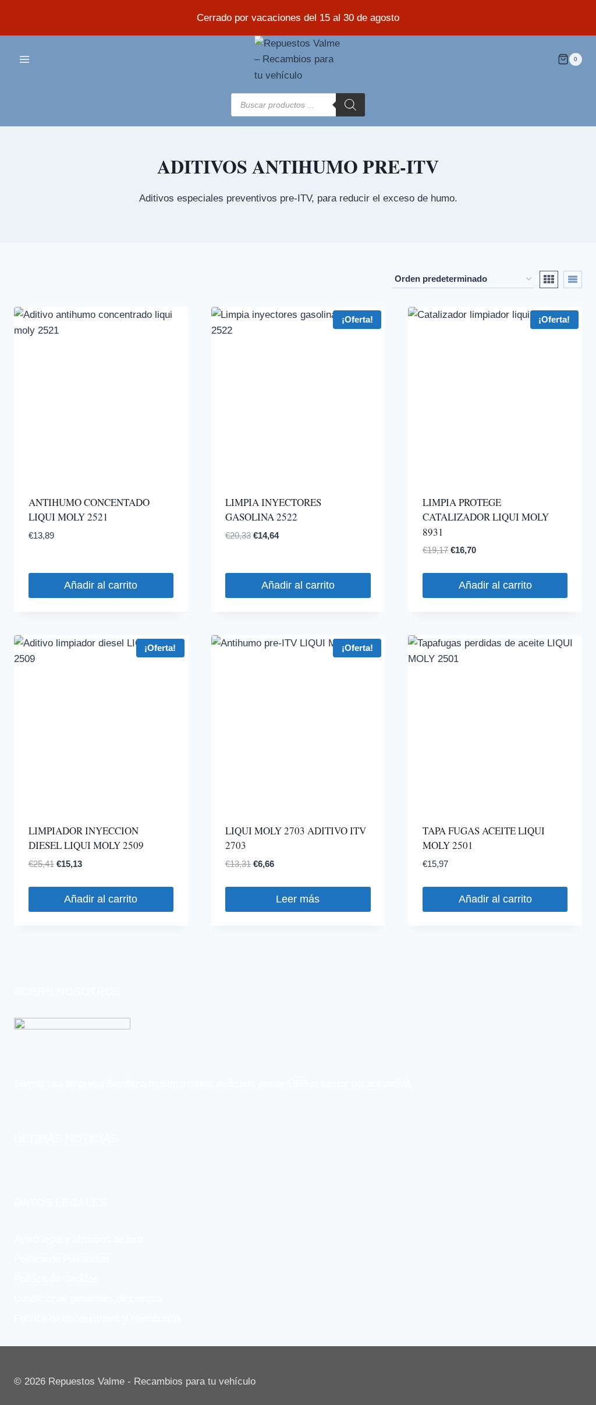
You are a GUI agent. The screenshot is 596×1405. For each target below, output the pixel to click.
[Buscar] (350, 104)
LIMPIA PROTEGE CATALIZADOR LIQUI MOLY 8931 (486, 517)
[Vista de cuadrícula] (549, 279)
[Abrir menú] (25, 59)
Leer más (298, 899)
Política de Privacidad (61, 1259)
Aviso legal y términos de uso (78, 1239)
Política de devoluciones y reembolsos (98, 1318)
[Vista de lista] (572, 279)
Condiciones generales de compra (88, 1298)
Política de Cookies (56, 1278)
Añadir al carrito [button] (100, 585)
